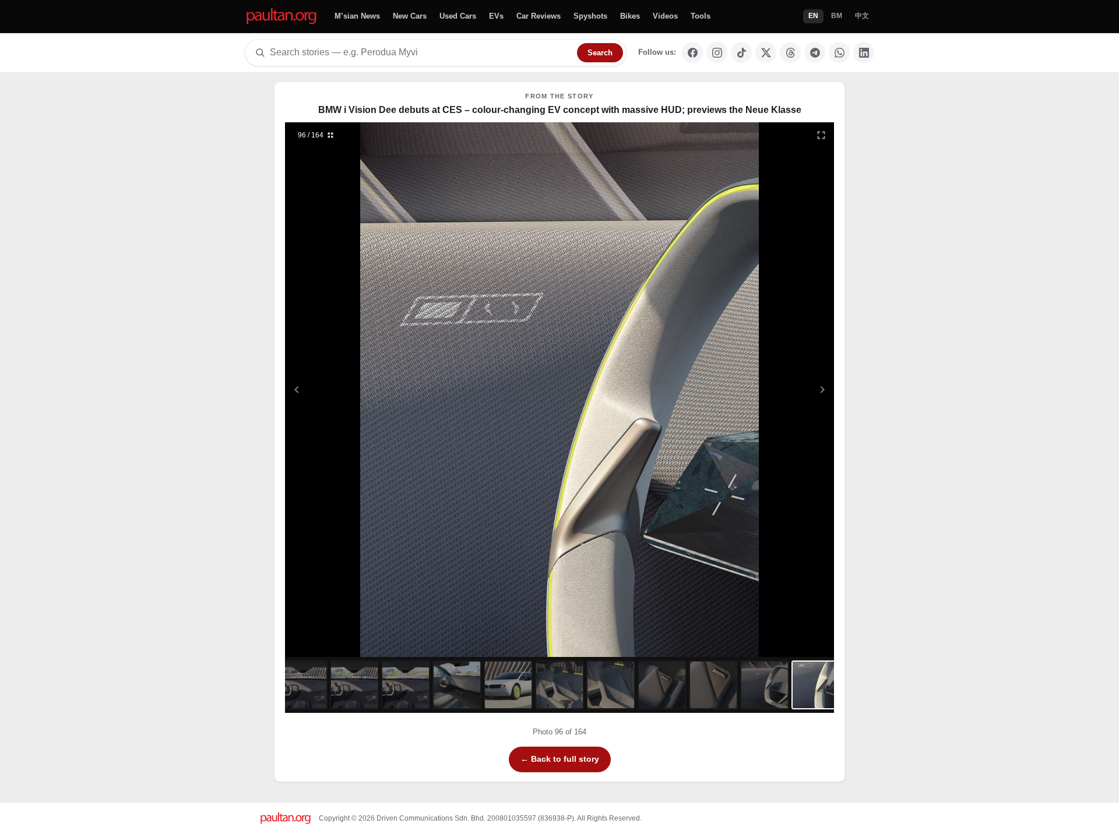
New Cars (410, 16)
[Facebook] (692, 52)
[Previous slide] (354, 389)
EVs (496, 16)
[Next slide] (766, 389)
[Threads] (790, 52)
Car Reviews (538, 16)
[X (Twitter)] (765, 52)
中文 (862, 16)
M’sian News (357, 16)
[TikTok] (741, 52)
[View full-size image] (821, 135)
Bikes (630, 16)
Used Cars (457, 16)
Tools (700, 16)
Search (600, 52)
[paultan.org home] (281, 17)
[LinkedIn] (863, 52)
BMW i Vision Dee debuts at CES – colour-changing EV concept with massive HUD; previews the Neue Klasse (559, 110)
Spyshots (590, 16)
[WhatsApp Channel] (839, 52)
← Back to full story (559, 759)
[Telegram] (814, 52)
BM (836, 16)
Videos (665, 16)
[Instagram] (716, 52)
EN (813, 16)
